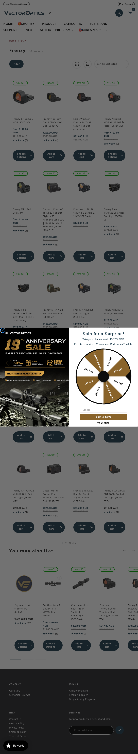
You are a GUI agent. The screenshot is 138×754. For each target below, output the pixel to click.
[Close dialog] (3, 330)
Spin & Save (103, 416)
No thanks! (103, 422)
